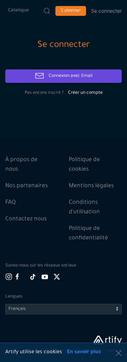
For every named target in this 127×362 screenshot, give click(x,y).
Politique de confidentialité (88, 233)
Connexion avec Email (70, 76)
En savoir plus (84, 352)
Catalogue (18, 10)
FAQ (10, 203)
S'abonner (71, 10)
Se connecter (106, 11)
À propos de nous (21, 165)
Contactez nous (26, 219)
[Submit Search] (46, 11)
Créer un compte (85, 93)
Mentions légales (91, 186)
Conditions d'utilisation (84, 207)
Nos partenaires (26, 186)
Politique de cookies (84, 165)
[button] (118, 353)
